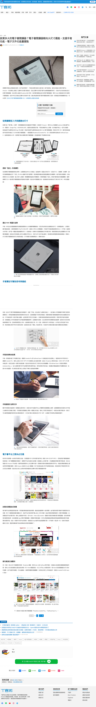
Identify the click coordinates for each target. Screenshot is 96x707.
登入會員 (15, 680)
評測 (23, 12)
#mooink (10, 643)
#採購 (40, 639)
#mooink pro (18, 643)
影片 (30, 12)
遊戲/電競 (17, 12)
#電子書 (3, 639)
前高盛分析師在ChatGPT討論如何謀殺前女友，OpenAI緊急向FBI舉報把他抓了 (25, 627)
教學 (27, 12)
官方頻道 (43, 670)
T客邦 (69, 692)
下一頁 (41, 615)
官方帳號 (34, 670)
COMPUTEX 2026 (69, 12)
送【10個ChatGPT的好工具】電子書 (34, 661)
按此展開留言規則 (17, 682)
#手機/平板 (52, 639)
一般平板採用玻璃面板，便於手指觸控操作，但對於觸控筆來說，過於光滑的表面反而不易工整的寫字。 (36, 448)
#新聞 (35, 639)
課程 (45, 12)
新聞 (2, 12)
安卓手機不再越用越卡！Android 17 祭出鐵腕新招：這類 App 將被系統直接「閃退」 (86, 71)
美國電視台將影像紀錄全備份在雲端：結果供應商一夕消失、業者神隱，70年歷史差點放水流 (29, 630)
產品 (7, 12)
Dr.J (4, 45)
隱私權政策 (67, 1)
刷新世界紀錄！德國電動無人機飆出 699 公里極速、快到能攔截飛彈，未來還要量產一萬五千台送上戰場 (85, 81)
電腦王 (69, 700)
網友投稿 (84, 700)
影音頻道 (53, 670)
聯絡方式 (41, 697)
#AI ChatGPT (51, 12)
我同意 (92, 1)
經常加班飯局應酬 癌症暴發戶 (11, 635)
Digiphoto (70, 697)
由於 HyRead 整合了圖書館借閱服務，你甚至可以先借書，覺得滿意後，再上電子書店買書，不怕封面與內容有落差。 (36, 605)
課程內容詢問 (86, 695)
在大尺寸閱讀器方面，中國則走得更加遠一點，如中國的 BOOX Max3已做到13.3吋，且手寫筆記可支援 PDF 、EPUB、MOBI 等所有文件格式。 (36, 348)
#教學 (15, 639)
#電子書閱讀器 (28, 639)
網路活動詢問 (86, 697)
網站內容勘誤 (86, 692)
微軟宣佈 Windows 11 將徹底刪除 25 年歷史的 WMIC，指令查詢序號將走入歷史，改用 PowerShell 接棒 (86, 52)
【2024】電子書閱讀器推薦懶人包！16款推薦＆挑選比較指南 (22, 98)
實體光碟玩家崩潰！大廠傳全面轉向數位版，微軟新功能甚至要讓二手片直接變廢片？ (85, 86)
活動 (34, 12)
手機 (12, 12)
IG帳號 (62, 670)
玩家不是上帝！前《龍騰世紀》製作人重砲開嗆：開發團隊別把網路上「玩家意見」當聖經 (85, 62)
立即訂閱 (59, 114)
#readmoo (3, 643)
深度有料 (58, 12)
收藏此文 (22, 45)
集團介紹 (41, 692)
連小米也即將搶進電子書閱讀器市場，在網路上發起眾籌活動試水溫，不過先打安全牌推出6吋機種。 (36, 275)
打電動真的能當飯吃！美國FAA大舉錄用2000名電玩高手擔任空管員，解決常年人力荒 (86, 47)
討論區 (40, 12)
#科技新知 (65, 639)
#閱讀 (45, 639)
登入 (90, 7)
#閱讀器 (9, 639)
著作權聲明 (56, 695)
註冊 (94, 7)
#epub (20, 639)
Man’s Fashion (72, 695)
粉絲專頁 (24, 670)
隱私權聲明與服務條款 (59, 692)
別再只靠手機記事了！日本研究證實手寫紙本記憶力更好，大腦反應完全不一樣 (85, 42)
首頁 (1, 35)
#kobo (59, 639)
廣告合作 (41, 695)
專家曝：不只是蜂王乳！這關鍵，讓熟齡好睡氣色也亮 (18, 632)
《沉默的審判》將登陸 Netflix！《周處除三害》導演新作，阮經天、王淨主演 (25, 625)
